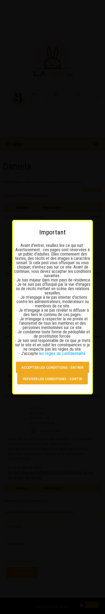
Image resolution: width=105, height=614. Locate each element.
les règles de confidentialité (63, 353)
